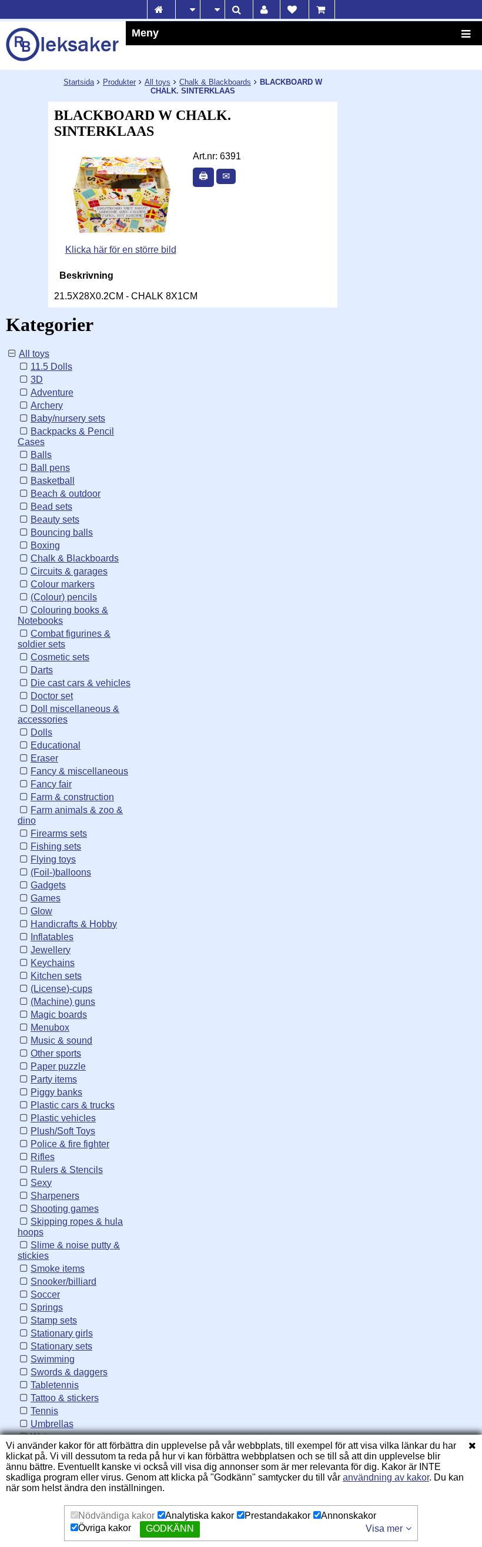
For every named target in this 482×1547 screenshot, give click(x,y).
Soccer (45, 1294)
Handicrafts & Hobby (74, 924)
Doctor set (52, 696)
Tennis (44, 1411)
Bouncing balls (62, 532)
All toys (157, 82)
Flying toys (53, 859)
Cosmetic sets (60, 657)
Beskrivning (86, 275)
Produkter (119, 82)
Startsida (78, 82)
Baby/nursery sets (68, 418)
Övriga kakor (104, 1528)
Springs (47, 1307)
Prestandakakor (277, 1516)
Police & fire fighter (70, 1144)
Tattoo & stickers (65, 1398)
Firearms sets (59, 833)
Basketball (53, 481)
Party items (54, 1079)
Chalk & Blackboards (215, 82)
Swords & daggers (69, 1372)
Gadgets (48, 885)
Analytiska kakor (199, 1516)
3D (37, 380)
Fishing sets (56, 846)
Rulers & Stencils (67, 1170)
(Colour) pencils (64, 597)
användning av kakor (386, 1477)
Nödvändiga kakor (116, 1516)
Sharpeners (55, 1196)
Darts (42, 670)
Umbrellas (52, 1424)
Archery (47, 405)
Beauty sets (55, 519)
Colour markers (63, 584)
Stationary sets (61, 1346)
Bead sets (51, 507)
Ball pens (50, 468)
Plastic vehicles (63, 1118)
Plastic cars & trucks (73, 1105)
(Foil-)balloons (61, 872)
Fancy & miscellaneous (79, 771)
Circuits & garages (69, 571)
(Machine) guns (63, 1002)
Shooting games (65, 1209)
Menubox (50, 1028)
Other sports (56, 1053)
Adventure (52, 392)
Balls (41, 455)
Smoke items (58, 1269)
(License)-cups (61, 989)
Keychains (53, 963)
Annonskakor (348, 1516)
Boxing (45, 545)
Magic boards (59, 1015)
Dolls (41, 732)
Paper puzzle (58, 1066)
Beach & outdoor (66, 494)
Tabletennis (55, 1385)
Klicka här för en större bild (120, 250)
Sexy (41, 1183)
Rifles (43, 1157)
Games (46, 898)
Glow (41, 911)
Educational (56, 745)
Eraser (44, 758)
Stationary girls (62, 1333)
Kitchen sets (56, 976)
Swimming (53, 1359)
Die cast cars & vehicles (80, 683)
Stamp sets (54, 1320)
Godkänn (170, 1528)
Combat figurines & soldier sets (64, 639)
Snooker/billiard (63, 1282)
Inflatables (52, 937)
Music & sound (61, 1040)
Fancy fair (51, 784)
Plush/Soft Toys (63, 1131)
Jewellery (51, 950)
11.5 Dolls (51, 367)
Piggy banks (56, 1092)
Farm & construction (72, 797)
